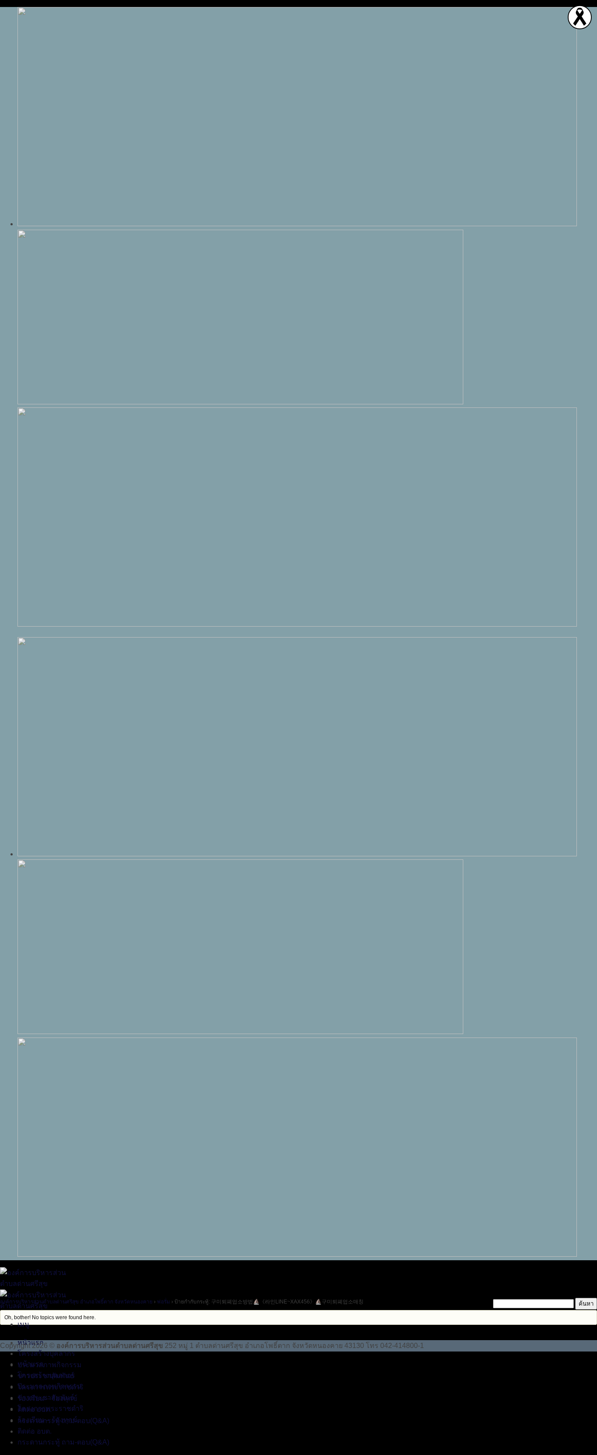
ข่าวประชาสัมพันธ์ (45, 1397)
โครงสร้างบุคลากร (46, 1353)
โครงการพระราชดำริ (50, 1408)
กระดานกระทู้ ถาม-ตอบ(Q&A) (63, 1442)
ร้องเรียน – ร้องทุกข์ (47, 1420)
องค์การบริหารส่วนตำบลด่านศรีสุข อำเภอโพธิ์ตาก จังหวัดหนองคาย (76, 1302)
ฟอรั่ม (163, 1302)
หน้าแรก (30, 1364)
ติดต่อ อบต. (34, 1431)
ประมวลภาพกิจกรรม (49, 1365)
